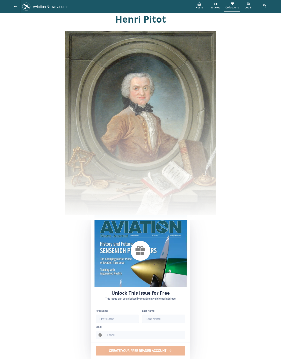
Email (99, 326)
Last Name (148, 310)
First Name (102, 310)
